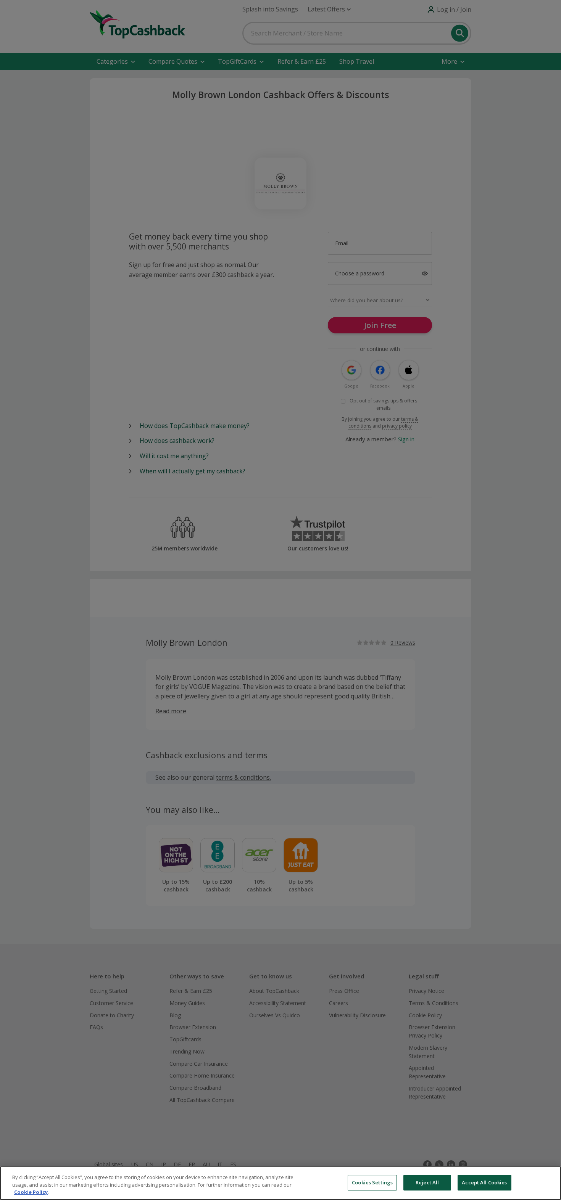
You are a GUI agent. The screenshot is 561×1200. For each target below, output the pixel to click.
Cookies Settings (372, 1182)
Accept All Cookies (484, 1182)
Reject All (427, 1182)
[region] (280, 1183)
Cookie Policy (31, 1192)
